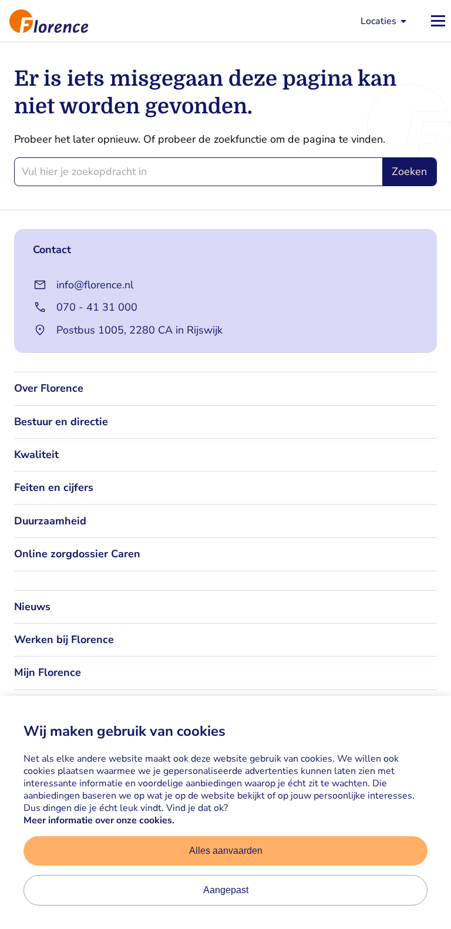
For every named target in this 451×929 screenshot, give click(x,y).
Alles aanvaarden (225, 851)
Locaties (378, 21)
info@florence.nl (94, 285)
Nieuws (32, 607)
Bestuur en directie (61, 422)
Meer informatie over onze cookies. (98, 820)
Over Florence (48, 388)
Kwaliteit (36, 454)
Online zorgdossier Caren (77, 554)
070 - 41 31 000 (96, 307)
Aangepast (225, 890)
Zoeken (409, 171)
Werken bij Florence (64, 639)
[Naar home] (44, 21)
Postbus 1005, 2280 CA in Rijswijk (139, 330)
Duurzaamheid (50, 521)
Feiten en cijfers (53, 487)
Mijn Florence (47, 672)
